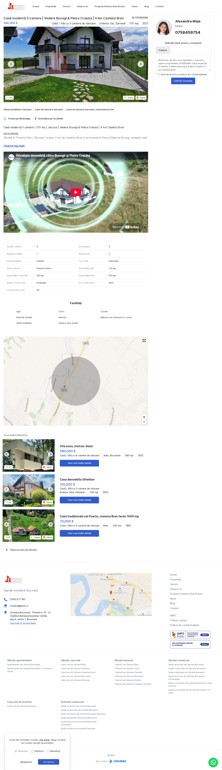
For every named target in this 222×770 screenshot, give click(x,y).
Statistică (39, 751)
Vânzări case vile (70, 660)
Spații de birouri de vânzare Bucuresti (186, 664)
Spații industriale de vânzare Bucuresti (186, 672)
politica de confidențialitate (193, 74)
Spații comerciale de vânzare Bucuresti (187, 668)
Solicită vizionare (183, 80)
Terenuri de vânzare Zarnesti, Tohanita (133, 684)
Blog (146, 6)
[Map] (76, 381)
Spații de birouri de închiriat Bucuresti (78, 706)
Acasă (36, 6)
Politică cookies (178, 620)
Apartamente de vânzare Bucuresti (23, 664)
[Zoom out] (144, 421)
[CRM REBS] (117, 761)
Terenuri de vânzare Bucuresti (129, 676)
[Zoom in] (144, 417)
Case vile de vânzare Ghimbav (75, 680)
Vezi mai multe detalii (79, 463)
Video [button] (130, 97)
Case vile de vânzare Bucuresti (76, 676)
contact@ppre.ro (19, 605)
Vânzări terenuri (124, 660)
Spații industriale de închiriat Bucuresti (79, 718)
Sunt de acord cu (184, 74)
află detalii (44, 739)
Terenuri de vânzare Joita (127, 668)
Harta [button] (142, 97)
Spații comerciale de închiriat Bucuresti (79, 710)
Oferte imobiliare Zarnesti (18, 109)
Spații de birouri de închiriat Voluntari (78, 728)
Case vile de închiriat (19, 702)
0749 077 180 (17, 599)
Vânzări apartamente (19, 660)
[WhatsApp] (213, 762)
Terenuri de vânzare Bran (126, 664)
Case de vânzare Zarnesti (49, 109)
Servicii (66, 6)
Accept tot (48, 762)
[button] (11, 64)
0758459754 (187, 32)
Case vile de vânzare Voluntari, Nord (78, 672)
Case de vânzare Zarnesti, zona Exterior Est (90, 109)
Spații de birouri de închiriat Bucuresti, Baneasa (83, 714)
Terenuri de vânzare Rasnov (128, 680)
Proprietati (51, 6)
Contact (160, 6)
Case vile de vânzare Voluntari (75, 668)
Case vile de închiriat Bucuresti (21, 706)
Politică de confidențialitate (184, 625)
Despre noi (82, 6)
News (135, 6)
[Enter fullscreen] (144, 340)
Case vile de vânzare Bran (73, 664)
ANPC (173, 615)
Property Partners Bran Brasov (110, 6)
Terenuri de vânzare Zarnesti (128, 672)
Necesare (23, 751)
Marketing (55, 751)
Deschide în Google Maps (23, 623)
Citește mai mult (14, 145)
